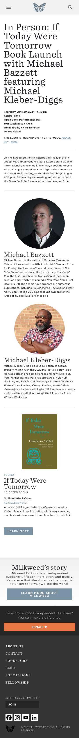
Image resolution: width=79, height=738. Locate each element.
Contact (14, 653)
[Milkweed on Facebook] (9, 717)
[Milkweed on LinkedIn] (34, 717)
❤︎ (39, 627)
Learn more (20, 531)
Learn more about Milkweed (39, 594)
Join (12, 704)
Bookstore (16, 660)
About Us (14, 646)
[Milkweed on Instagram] (17, 717)
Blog (10, 668)
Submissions (18, 675)
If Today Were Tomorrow (25, 483)
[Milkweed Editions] (39, 9)
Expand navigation (8, 7)
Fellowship (17, 682)
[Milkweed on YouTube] (25, 717)
